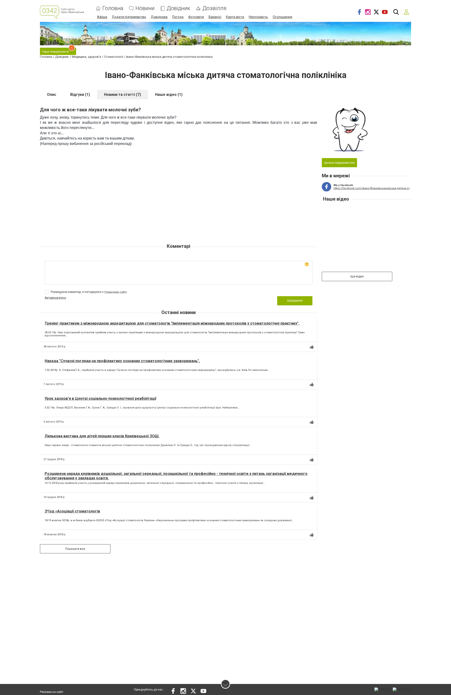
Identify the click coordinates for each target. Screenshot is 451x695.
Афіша (102, 17)
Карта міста (235, 17)
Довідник (178, 8)
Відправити (295, 300)
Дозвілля (214, 8)
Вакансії (215, 17)
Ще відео (357, 276)
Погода (177, 17)
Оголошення (282, 17)
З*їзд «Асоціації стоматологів (72, 511)
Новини (145, 8)
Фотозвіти (196, 17)
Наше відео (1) (169, 94)
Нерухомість (258, 17)
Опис (51, 94)
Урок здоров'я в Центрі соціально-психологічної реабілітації (100, 398)
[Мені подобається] (312, 347)
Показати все (75, 549)
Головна (112, 8)
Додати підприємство (129, 17)
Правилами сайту (115, 292)
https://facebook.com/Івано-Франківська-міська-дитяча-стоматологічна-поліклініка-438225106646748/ (372, 188)
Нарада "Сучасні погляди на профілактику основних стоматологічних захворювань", (122, 361)
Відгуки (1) (80, 94)
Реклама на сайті (51, 692)
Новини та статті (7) (122, 94)
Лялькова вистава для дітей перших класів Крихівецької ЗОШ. (102, 436)
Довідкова (159, 17)
